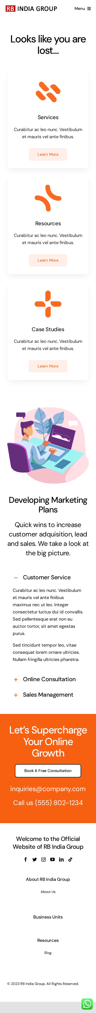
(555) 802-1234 (59, 802)
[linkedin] (61, 859)
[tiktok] (70, 859)
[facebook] (25, 859)
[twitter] (34, 859)
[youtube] (52, 859)
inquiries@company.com (48, 788)
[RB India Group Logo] (31, 6)
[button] (48, 577)
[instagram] (43, 859)
